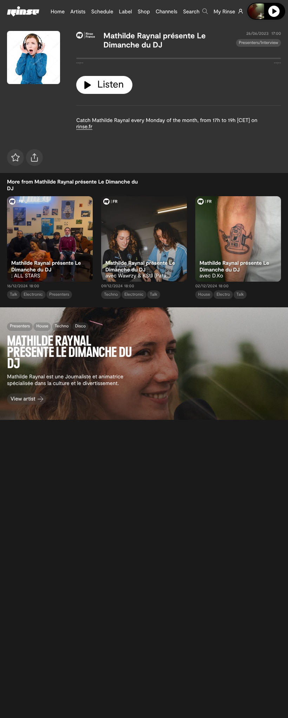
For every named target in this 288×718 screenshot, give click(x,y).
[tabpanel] (178, 59)
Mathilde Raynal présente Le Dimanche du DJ (154, 40)
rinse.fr (84, 126)
